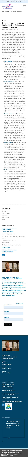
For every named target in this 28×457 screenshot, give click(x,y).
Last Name (6, 317)
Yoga (3, 219)
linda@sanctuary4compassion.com (13, 245)
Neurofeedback (6, 213)
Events (4, 211)
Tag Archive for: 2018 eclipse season (12, 11)
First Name (6, 311)
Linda (17, 29)
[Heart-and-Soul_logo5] (11, 6)
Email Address (8, 305)
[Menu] (24, 6)
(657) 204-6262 (8, 0)
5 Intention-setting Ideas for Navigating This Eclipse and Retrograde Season (13, 25)
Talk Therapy (5, 217)
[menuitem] (24, 6)
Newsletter (12, 29)
